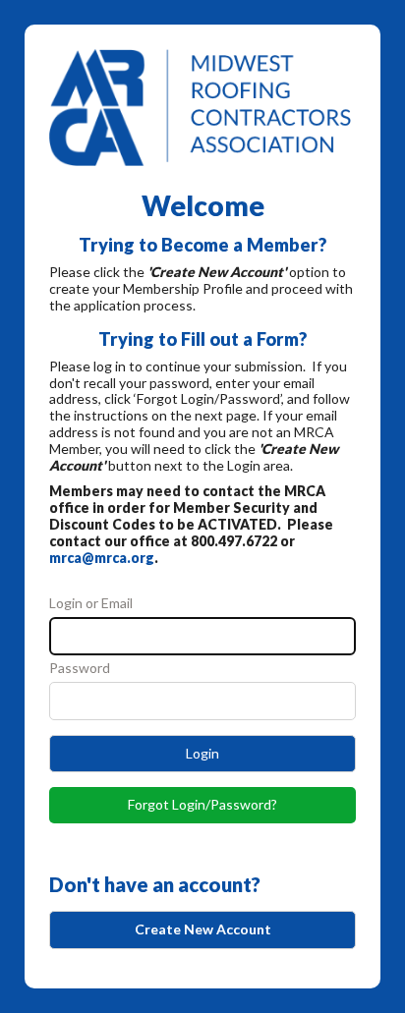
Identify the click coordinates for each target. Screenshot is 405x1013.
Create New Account (203, 929)
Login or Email (91, 603)
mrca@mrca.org (101, 557)
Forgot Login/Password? (202, 804)
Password (79, 668)
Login (202, 753)
